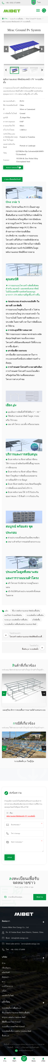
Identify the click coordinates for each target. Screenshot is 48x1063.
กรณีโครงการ (7, 986)
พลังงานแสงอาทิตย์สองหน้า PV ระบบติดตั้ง (21, 816)
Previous (4, 693)
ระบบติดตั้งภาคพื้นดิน (35, 615)
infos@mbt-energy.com (19, 938)
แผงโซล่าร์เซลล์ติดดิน (13, 615)
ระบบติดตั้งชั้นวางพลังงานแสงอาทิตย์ (16, 1031)
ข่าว (3, 982)
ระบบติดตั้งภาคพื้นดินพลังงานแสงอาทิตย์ (20, 624)
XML (17, 1047)
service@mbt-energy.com (30, 944)
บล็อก (4, 991)
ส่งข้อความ (24, 1058)
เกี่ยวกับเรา (6, 968)
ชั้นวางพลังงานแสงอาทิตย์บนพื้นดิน (26, 611)
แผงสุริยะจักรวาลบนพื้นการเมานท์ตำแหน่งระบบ (24, 710)
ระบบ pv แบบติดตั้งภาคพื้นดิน (16, 620)
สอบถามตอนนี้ (12, 167)
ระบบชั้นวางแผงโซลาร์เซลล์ (13, 1027)
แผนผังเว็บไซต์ (7, 996)
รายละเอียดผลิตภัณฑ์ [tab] (12, 179)
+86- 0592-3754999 (13, 3)
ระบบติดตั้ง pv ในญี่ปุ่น (24, 761)
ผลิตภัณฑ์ (6, 972)
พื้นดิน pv (5, 1036)
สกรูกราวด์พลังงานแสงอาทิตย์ (13, 1017)
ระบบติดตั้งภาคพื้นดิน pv (11, 1008)
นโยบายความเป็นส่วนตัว (30, 1047)
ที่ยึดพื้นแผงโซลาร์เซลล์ (11, 1022)
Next (43, 693)
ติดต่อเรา (5, 977)
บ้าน (5, 18)
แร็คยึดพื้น (36, 620)
